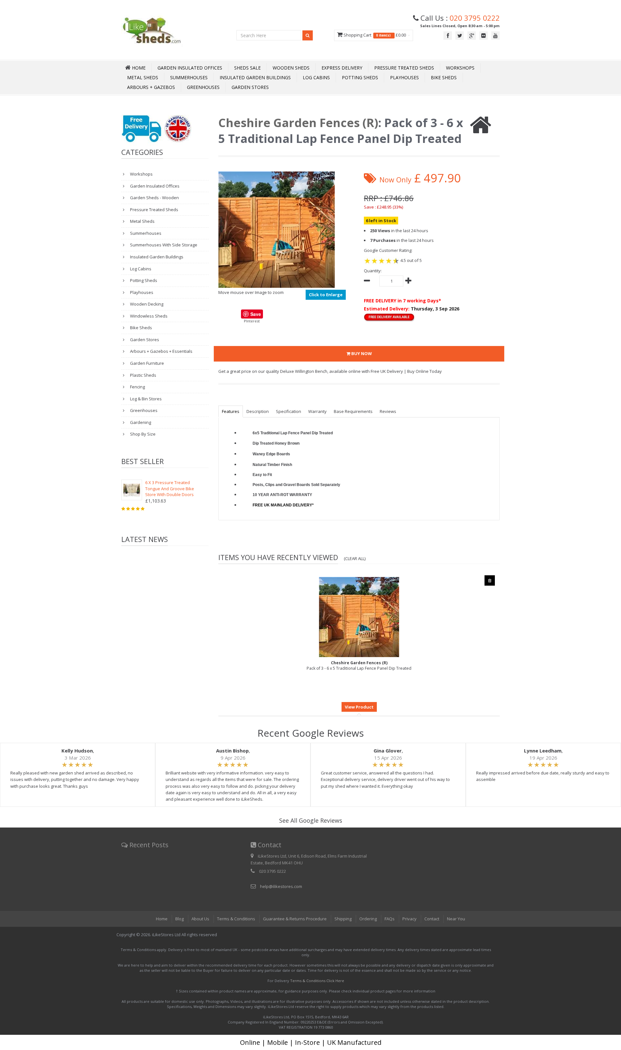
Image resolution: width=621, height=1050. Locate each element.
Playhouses (404, 77)
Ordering (368, 919)
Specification (288, 411)
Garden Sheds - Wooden (154, 197)
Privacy (409, 919)
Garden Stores (250, 87)
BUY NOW (361, 353)
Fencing (137, 387)
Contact (431, 919)
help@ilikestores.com (281, 886)
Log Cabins (316, 77)
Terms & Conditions (236, 919)
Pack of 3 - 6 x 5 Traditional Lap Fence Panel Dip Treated (359, 665)
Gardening (140, 422)
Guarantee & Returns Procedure (295, 919)
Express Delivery (341, 68)
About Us (200, 919)
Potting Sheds (360, 77)
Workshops (460, 68)
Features (230, 411)
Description (257, 411)
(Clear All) (355, 558)
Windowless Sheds (148, 316)
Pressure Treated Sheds (404, 68)
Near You (456, 919)
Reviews (388, 411)
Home (162, 919)
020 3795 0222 (475, 18)
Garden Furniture (146, 363)
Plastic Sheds (142, 375)
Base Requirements (353, 411)
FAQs (390, 919)
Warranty (317, 411)
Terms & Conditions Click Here (317, 980)
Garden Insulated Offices (190, 68)
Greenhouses (203, 87)
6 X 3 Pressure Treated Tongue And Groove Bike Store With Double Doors (169, 488)
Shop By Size (142, 434)
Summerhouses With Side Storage (163, 245)
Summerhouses (189, 77)
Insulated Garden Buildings (255, 77)
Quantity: (373, 271)
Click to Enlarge (326, 295)
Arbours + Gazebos (151, 87)
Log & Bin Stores (145, 399)
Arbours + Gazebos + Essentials (160, 351)
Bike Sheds (444, 77)
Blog (179, 919)
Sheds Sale (247, 68)
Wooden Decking (146, 304)
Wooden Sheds (291, 68)
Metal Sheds (142, 77)
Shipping (343, 919)
